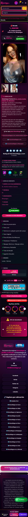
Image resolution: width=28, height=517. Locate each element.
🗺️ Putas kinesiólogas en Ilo (14, 139)
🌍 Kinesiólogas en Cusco (14, 403)
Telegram (15, 386)
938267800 (5, 204)
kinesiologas (20, 349)
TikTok (15, 378)
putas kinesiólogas (15, 131)
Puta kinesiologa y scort (16, 18)
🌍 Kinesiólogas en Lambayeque (14, 432)
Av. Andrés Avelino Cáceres (10, 187)
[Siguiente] (24, 309)
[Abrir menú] (25, 2)
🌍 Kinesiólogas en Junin (14, 414)
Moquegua (11, 100)
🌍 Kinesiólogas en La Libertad (14, 447)
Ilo (7, 100)
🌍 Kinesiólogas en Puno (14, 440)
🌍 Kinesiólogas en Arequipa (14, 436)
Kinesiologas (4, 18)
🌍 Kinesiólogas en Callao (14, 406)
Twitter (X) (15, 382)
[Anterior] (3, 309)
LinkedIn (15, 390)
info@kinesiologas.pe (14, 366)
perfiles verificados (8, 351)
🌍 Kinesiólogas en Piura (14, 421)
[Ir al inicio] (5, 3)
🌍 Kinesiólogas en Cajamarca (14, 410)
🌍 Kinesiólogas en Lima (14, 444)
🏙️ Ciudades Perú (14, 399)
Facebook (15, 373)
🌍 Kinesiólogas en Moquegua (14, 429)
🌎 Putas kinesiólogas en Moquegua (14, 143)
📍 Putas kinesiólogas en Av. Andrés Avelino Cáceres (14, 135)
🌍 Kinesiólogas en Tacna (14, 418)
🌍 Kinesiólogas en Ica (14, 425)
